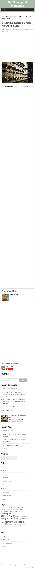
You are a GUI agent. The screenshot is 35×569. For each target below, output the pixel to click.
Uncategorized (11, 16)
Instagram (6, 513)
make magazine (17, 520)
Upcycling (15, 526)
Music (4, 485)
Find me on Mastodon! (10, 364)
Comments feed (7, 543)
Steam (2, 526)
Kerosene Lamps (4, 518)
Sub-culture (7, 526)
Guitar (21, 511)
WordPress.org (7, 546)
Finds (16, 511)
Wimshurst (8, 528)
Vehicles (20, 526)
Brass (18, 507)
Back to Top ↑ (30, 567)
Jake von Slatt (10, 29)
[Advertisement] (17, 46)
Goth (19, 511)
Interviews (20, 514)
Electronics (20, 509)
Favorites (5, 477)
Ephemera (5, 511)
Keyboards (12, 518)
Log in (4, 536)
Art (3, 467)
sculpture (24, 524)
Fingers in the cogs (8, 430)
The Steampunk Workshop (8, 565)
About (14, 406)
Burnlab (30, 86)
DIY (17, 509)
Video (4, 499)
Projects (5, 488)
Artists (5, 507)
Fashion (5, 474)
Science (19, 524)
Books (4, 470)
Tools (11, 526)
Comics (10, 509)
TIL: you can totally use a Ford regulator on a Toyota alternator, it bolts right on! (15, 394)
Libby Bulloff (5, 520)
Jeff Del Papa (6, 388)
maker (24, 520)
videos (3, 528)
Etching (12, 511)
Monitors (3, 524)
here (19, 86)
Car (22, 507)
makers (3, 522)
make (10, 520)
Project (15, 524)
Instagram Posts (7, 481)
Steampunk (6, 492)
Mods (22, 522)
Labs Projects (19, 518)
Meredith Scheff (12, 522)
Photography (9, 524)
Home (3, 16)
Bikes (14, 507)
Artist (2, 507)
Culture (14, 509)
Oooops (14, 388)
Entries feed (6, 539)
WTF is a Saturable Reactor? (11, 445)
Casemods (4, 509)
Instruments (15, 514)
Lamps (25, 518)
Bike (12, 507)
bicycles (9, 507)
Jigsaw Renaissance (20, 516)
